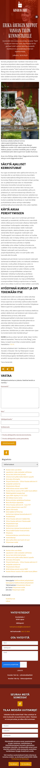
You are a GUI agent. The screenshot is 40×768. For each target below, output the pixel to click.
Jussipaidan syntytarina (13, 484)
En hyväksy (26, 764)
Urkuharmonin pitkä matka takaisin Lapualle (20, 477)
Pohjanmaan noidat (12, 542)
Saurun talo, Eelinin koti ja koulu (16, 474)
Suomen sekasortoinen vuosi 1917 (16, 507)
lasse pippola (10, 583)
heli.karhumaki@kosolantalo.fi (20, 627)
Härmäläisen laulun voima (14, 498)
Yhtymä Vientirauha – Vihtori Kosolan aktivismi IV (21, 481)
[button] (3, 369)
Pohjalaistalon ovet (12, 526)
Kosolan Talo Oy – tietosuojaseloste (20, 678)
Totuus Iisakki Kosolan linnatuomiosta (17, 530)
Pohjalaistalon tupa (12, 523)
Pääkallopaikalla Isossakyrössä (15, 493)
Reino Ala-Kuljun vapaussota (14, 502)
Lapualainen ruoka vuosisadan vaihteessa (19, 472)
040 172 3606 (25, 631)
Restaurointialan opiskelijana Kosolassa (18, 500)
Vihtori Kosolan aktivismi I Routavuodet (18, 521)
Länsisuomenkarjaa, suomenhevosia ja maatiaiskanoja (18, 536)
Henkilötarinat (10, 599)
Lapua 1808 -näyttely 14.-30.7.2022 (16, 495)
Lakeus (8, 601)
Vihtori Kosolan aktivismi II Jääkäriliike (18, 519)
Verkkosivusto (5, 427)
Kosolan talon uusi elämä (13, 470)
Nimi (3, 411)
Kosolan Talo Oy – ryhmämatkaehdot (20, 675)
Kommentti (5, 386)
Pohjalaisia (9, 533)
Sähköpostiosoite (7, 419)
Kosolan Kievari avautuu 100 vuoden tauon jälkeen (21, 491)
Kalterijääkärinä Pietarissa (14, 512)
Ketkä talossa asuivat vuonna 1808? (17, 488)
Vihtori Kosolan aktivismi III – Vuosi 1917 (18, 505)
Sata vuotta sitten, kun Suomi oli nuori (18, 540)
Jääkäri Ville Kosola (12, 509)
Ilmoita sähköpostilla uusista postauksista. (16, 439)
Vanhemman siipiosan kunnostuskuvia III (18, 528)
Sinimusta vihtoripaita (13, 479)
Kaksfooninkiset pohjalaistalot (23, 580)
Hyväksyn (13, 764)
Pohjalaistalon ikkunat (13, 486)
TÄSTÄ (12, 344)
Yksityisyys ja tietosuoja (20, 759)
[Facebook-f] (6, 452)
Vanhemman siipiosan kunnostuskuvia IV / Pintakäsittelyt (19, 515)
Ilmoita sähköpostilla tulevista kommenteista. (17, 435)
